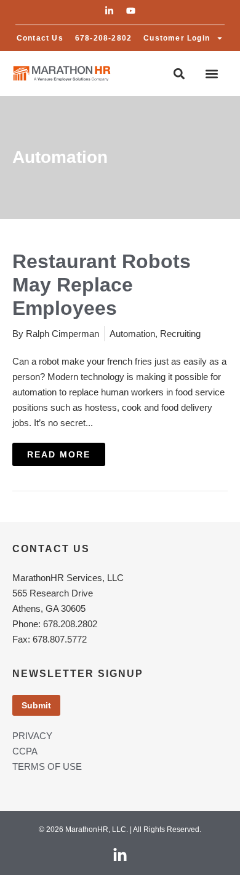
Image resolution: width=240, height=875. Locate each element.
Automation (132, 333)
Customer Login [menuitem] (176, 38)
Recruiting (180, 333)
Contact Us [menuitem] (40, 38)
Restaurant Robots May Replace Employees (101, 284)
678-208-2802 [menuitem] (103, 38)
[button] (109, 11)
